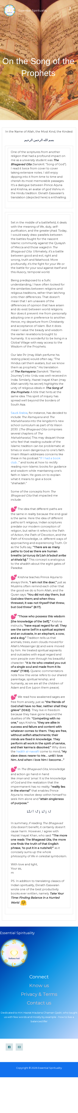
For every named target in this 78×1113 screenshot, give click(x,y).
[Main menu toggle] (70, 8)
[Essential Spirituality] (10, 10)
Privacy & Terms (39, 994)
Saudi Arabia (19, 413)
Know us (39, 985)
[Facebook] (9, 1047)
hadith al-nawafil (27, 751)
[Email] (19, 1047)
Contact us (39, 1003)
